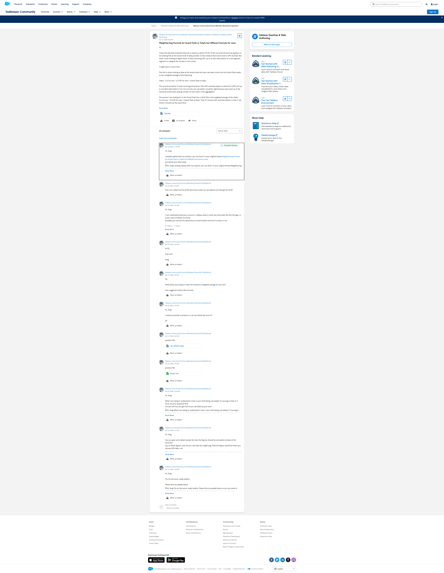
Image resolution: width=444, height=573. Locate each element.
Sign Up (432, 12)
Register (234, 18)
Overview (45, 12)
